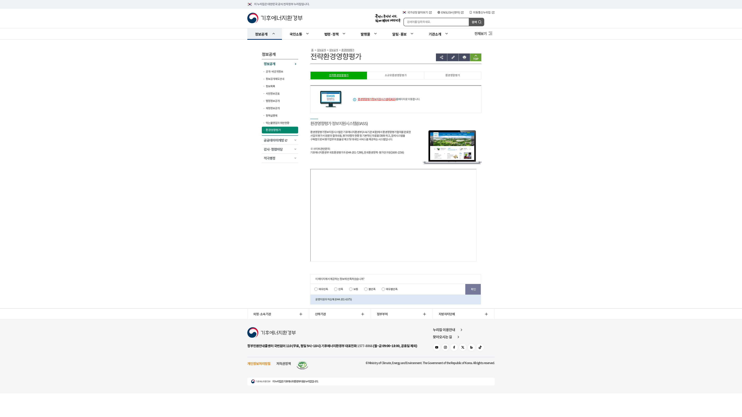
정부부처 (382, 314)
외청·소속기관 (262, 314)
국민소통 (296, 33)
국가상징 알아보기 (417, 12)
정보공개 (261, 33)
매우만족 (323, 289)
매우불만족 (391, 289)
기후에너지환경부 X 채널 (463, 347)
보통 (355, 289)
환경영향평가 (273, 130)
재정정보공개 (273, 108)
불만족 (371, 289)
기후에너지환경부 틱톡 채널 (480, 347)
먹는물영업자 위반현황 (277, 123)
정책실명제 (271, 115)
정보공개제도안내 (275, 79)
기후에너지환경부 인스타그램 (445, 347)
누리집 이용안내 (444, 330)
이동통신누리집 (482, 12)
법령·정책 (331, 33)
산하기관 (320, 314)
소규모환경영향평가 (396, 75)
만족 (340, 289)
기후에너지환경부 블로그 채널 (471, 347)
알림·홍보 (399, 33)
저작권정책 (283, 363)
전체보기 (480, 33)
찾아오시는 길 (442, 337)
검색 (474, 22)
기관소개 (435, 33)
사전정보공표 (273, 93)
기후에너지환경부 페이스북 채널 (454, 347)
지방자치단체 (447, 314)
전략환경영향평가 (339, 75)
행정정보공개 (273, 101)
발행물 (365, 33)
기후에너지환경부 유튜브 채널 (437, 347)
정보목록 (270, 86)
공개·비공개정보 (274, 71)
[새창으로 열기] (302, 363)
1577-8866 (364, 346)
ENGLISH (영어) (450, 12)
